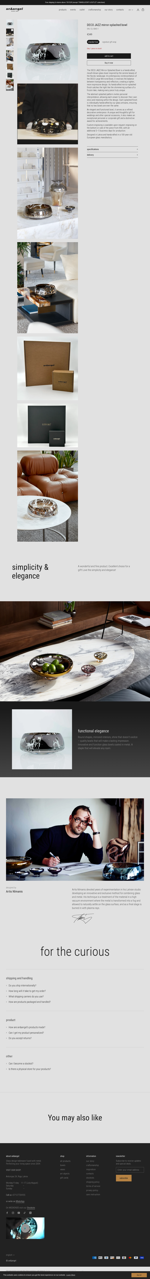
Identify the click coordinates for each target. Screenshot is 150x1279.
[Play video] (25, 1228)
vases (62, 1169)
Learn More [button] (70, 1275)
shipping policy (92, 1182)
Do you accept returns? (20, 1038)
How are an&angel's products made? (27, 1027)
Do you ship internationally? (22, 985)
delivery (90, 155)
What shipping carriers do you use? (26, 996)
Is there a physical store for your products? (30, 1069)
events (73, 9)
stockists (90, 1177)
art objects (65, 1173)
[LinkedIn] (30, 1212)
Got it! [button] (139, 1275)
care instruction (93, 1194)
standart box (93, 42)
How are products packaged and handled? (30, 1001)
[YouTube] (19, 1212)
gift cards (64, 1177)
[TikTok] (24, 1212)
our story (109, 9)
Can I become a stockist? (21, 1063)
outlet (82, 9)
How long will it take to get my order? (27, 991)
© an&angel (11, 1260)
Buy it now (109, 63)
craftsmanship (94, 9)
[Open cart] (143, 9)
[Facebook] (7, 1212)
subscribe (124, 1178)
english (9, 1255)
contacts (120, 9)
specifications (93, 149)
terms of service (93, 1186)
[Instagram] (13, 1212)
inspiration (91, 1169)
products (63, 9)
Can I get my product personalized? (26, 1032)
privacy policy (92, 1190)
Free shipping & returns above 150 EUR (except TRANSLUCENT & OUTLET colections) (75, 2)
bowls (62, 1165)
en (130, 9)
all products (65, 1161)
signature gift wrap (109, 42)
